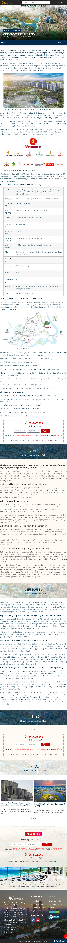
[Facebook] (33, 920)
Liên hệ (51, 908)
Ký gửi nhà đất (36, 911)
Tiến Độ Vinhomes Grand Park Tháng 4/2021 (49, 799)
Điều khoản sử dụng (55, 901)
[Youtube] (38, 920)
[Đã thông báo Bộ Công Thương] (54, 918)
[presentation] (30, 818)
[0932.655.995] (25, 422)
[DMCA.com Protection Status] (54, 912)
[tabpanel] (17, 798)
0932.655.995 (36, 423)
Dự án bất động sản (37, 904)
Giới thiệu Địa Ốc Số (37, 901)
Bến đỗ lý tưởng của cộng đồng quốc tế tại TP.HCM (16, 805)
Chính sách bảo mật (43, 440)
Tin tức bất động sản (38, 908)
